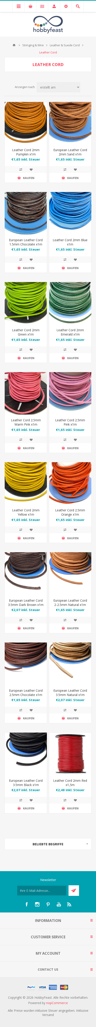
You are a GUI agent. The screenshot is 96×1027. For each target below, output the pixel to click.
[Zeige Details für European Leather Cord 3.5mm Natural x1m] (70, 664)
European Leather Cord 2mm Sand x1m (70, 152)
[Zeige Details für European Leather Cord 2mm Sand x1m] (70, 123)
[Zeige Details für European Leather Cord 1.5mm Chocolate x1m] (26, 213)
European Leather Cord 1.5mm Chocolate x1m (26, 242)
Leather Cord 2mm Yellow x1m (26, 512)
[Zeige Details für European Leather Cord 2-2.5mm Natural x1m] (70, 573)
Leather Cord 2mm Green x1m (26, 332)
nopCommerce (57, 1003)
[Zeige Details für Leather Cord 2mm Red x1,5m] (70, 754)
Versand (48, 1015)
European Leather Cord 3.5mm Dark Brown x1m (26, 602)
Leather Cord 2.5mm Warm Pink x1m (26, 422)
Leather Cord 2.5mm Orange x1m (70, 512)
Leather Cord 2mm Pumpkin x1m (26, 152)
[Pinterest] (48, 904)
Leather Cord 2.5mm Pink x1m (70, 422)
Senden (74, 890)
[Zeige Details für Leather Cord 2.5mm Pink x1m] (70, 393)
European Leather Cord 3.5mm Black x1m (26, 782)
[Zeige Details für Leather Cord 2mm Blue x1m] (70, 213)
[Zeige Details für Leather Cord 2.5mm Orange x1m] (70, 483)
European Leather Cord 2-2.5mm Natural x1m (70, 602)
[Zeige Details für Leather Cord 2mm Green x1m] (26, 303)
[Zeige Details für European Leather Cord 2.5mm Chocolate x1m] (26, 664)
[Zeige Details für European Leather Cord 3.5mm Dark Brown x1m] (26, 573)
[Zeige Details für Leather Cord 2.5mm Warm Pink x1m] (26, 393)
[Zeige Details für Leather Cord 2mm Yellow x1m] (26, 483)
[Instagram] (37, 904)
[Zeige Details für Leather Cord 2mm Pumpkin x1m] (26, 123)
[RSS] (69, 904)
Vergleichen (20, 169)
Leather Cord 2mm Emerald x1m (70, 332)
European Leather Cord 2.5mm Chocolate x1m (26, 692)
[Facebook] (26, 904)
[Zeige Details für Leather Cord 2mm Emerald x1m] (70, 303)
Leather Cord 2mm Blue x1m (70, 242)
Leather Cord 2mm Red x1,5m (70, 782)
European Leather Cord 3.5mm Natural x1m (70, 692)
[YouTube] (58, 904)
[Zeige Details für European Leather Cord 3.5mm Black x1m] (26, 754)
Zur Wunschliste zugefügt (31, 169)
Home (14, 45)
